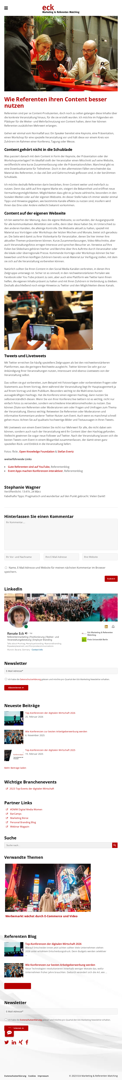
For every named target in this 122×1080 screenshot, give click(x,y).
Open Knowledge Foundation (36, 451)
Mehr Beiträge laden (15, 767)
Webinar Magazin (19, 826)
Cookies (32, 1075)
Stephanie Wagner (22, 487)
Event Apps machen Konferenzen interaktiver (35, 471)
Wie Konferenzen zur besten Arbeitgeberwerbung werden (56, 731)
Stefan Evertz (66, 451)
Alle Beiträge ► (17, 986)
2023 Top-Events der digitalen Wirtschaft (32, 788)
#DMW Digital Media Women (26, 809)
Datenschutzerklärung (30, 679)
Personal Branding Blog (23, 822)
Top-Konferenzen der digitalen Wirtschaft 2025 (50, 750)
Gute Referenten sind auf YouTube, (29, 467)
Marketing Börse (19, 818)
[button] (9, 1032)
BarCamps (15, 813)
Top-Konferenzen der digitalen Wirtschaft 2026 (50, 712)
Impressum (43, 1075)
